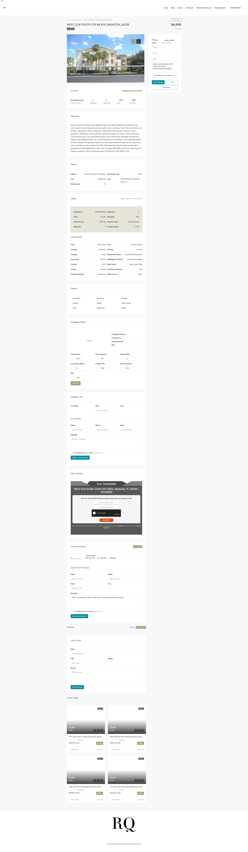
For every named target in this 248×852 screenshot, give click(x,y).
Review (73, 668)
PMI (72, 373)
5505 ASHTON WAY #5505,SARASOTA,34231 (126, 737)
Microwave (100, 298)
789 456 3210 (90, 558)
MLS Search (189, 8)
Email (122, 425)
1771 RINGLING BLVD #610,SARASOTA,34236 (126, 787)
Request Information (79, 616)
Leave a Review (141, 627)
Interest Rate (125, 354)
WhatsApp (112, 558)
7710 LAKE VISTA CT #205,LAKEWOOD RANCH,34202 (88, 737)
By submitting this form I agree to (88, 453)
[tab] (133, 41)
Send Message (158, 82)
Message (74, 435)
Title (72, 658)
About (173, 8)
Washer (123, 308)
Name (73, 425)
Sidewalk (124, 298)
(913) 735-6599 (235, 8)
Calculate (75, 383)
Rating (110, 658)
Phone (98, 425)
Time (122, 406)
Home (166, 8)
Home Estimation (219, 8)
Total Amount (75, 354)
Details (99, 743)
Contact (180, 8)
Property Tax (100, 364)
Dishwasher (76, 298)
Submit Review (77, 687)
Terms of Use (98, 453)
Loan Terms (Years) (77, 364)
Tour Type (74, 406)
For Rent (70, 29)
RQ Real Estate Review (203, 8)
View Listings (137, 547)
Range (99, 303)
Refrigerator (101, 308)
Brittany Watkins (75, 749)
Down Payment (101, 354)
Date (97, 406)
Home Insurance (126, 364)
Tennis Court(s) (126, 303)
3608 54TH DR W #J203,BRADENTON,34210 (85, 787)
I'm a (109, 584)
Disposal (75, 303)
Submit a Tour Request (80, 457)
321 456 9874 (102, 558)
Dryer (74, 308)
